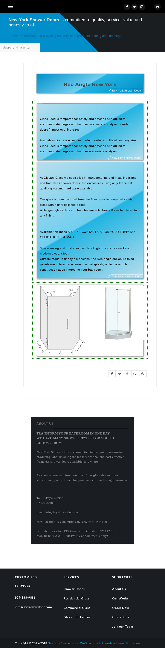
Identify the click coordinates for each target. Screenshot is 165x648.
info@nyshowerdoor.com (33, 607)
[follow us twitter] (134, 7)
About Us (119, 589)
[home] (157, 7)
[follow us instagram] (142, 7)
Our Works (120, 598)
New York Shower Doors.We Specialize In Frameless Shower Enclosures (94, 643)
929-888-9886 (25, 597)
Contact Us (120, 617)
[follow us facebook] (127, 7)
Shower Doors (74, 589)
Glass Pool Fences (77, 617)
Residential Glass (77, 598)
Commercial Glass (77, 608)
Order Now (120, 608)
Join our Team (122, 626)
